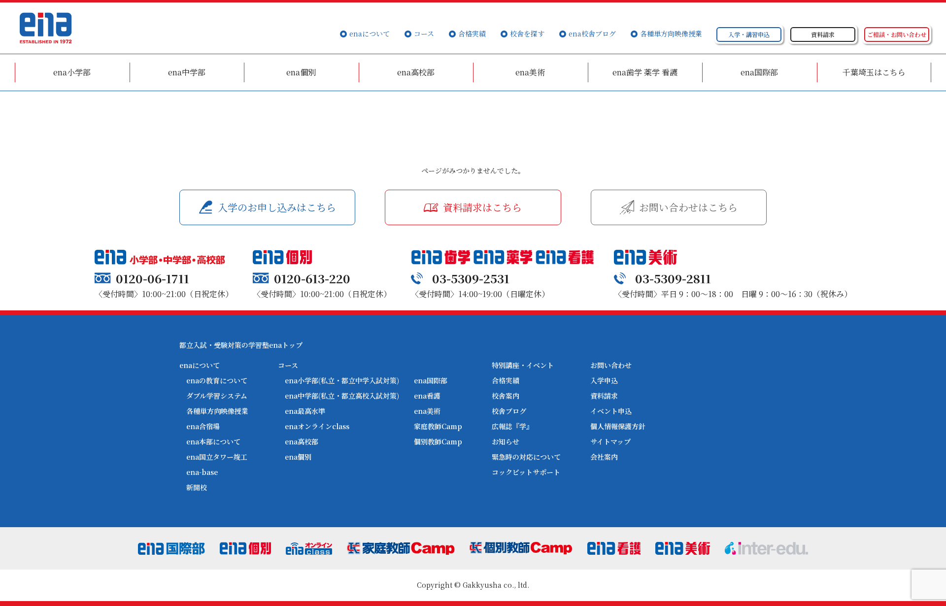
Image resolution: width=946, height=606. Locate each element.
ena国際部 (759, 72)
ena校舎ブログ (592, 33)
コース (424, 33)
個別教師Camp (438, 441)
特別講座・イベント (523, 365)
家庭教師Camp (438, 426)
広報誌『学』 (512, 426)
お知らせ (505, 441)
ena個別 (301, 72)
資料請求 (604, 396)
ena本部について (213, 441)
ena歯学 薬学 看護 (644, 72)
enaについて (369, 33)
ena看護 (427, 396)
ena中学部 (186, 72)
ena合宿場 (203, 426)
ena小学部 (72, 72)
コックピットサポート (526, 472)
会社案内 (604, 457)
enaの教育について (216, 380)
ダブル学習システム (216, 396)
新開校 (196, 487)
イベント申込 (611, 411)
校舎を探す (527, 33)
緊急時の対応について (526, 457)
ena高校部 (416, 72)
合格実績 (472, 33)
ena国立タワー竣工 (216, 457)
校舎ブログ (509, 411)
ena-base (202, 472)
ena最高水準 (305, 411)
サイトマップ (610, 441)
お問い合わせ (611, 365)
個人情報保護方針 (617, 426)
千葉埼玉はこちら (874, 72)
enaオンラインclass (317, 426)
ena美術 (530, 72)
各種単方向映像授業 (671, 33)
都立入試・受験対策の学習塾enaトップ (241, 345)
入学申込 (604, 380)
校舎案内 (505, 396)
